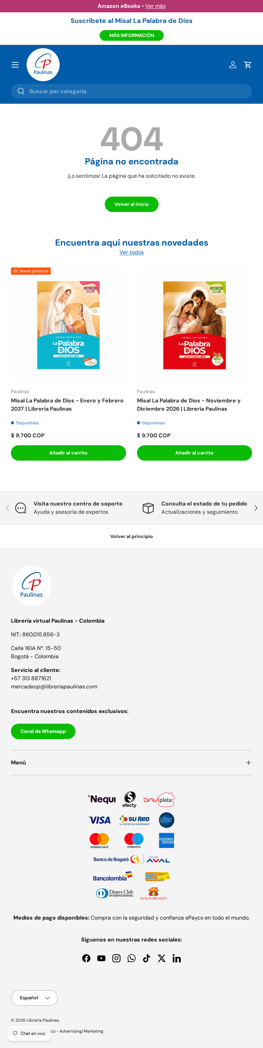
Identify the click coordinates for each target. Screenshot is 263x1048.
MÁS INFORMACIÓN (131, 35)
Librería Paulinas (43, 1020)
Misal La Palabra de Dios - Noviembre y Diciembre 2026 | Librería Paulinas (189, 404)
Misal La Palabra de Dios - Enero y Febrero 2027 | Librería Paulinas (67, 404)
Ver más (155, 6)
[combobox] (131, 91)
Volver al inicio (131, 204)
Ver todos (132, 252)
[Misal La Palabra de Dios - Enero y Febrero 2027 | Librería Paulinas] (68, 325)
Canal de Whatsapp (43, 731)
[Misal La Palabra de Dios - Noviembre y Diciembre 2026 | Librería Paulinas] (194, 325)
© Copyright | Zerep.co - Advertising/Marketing (57, 1031)
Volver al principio (131, 536)
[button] (247, 64)
